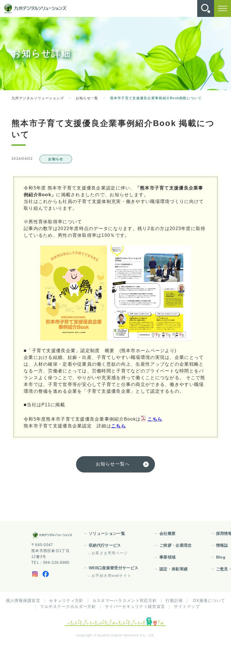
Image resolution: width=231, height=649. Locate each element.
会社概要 (167, 533)
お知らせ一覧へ (113, 464)
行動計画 (174, 600)
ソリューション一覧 (107, 533)
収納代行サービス (105, 545)
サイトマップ (187, 606)
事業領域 (167, 557)
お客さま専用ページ (110, 553)
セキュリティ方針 (66, 600)
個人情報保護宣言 (23, 600)
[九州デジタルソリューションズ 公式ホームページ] (52, 535)
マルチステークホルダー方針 (68, 606)
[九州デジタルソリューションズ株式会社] (35, 8)
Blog (220, 557)
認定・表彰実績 (173, 569)
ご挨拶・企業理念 (175, 545)
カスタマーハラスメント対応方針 (124, 600)
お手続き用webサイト (111, 575)
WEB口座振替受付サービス (114, 568)
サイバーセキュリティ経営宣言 (135, 606)
